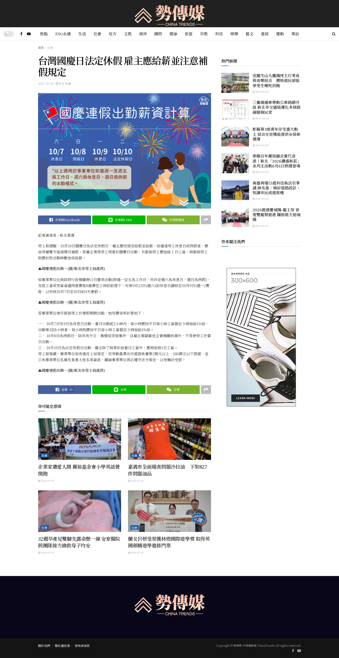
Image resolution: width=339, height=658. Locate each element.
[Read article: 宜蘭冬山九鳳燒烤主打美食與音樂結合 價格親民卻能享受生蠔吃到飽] (235, 83)
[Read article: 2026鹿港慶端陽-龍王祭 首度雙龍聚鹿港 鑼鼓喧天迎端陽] (235, 217)
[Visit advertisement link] (261, 337)
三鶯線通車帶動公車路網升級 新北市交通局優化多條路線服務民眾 (276, 107)
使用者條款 (82, 645)
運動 (280, 33)
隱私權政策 (62, 645)
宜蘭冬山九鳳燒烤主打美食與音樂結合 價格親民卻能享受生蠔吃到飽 (276, 80)
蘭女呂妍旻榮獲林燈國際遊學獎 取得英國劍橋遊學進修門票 (169, 542)
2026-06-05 (262, 91)
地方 (112, 33)
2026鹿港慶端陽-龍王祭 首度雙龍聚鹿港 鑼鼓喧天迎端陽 (276, 214)
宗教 (204, 33)
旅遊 (189, 33)
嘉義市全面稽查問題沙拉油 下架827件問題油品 (167, 470)
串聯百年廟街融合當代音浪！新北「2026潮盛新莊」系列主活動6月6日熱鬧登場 (277, 161)
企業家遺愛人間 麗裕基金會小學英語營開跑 (79, 470)
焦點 (44, 33)
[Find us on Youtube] (29, 33)
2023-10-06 (46, 83)
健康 (173, 33)
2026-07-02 (47, 480)
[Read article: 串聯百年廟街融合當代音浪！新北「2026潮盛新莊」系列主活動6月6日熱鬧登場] (235, 163)
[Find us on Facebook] (21, 33)
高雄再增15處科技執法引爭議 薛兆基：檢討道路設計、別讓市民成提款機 (276, 188)
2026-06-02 (262, 172)
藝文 (249, 33)
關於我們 (44, 645)
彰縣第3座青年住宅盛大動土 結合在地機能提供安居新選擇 (276, 134)
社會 (97, 33)
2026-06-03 (262, 198)
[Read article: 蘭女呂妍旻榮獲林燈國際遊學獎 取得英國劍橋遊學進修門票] (169, 511)
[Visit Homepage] (169, 14)
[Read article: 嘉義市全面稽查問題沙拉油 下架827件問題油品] (169, 439)
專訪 (295, 33)
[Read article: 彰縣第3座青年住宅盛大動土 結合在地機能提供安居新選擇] (235, 136)
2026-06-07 (262, 225)
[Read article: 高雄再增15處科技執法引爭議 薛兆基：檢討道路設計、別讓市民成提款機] (235, 190)
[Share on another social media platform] (206, 219)
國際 (158, 33)
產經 (265, 33)
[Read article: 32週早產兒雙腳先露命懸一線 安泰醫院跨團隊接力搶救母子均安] (79, 511)
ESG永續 (63, 33)
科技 (219, 33)
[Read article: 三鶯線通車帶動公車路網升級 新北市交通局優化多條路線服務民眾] (235, 110)
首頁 (41, 47)
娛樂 (234, 33)
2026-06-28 (262, 118)
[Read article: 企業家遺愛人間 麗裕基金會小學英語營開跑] (79, 439)
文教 (128, 33)
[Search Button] (334, 33)
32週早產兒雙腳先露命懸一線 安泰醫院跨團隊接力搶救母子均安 (79, 542)
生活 (82, 33)
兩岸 (143, 33)
